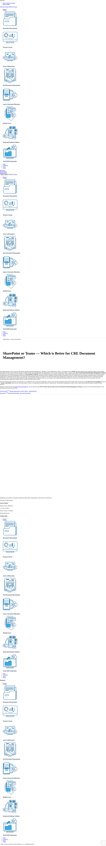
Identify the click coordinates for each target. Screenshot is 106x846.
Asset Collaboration (9, 66)
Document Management (10, 28)
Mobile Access (7, 123)
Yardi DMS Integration (10, 161)
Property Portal (7, 47)
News (4, 166)
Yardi (4, 164)
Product (4, 9)
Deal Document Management (11, 85)
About (4, 168)
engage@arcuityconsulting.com (21, 386)
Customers (5, 165)
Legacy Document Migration (11, 104)
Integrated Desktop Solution (11, 142)
